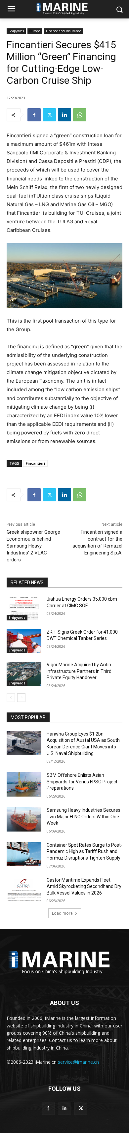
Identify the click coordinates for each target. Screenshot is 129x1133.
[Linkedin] (64, 114)
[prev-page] (11, 697)
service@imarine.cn (78, 1062)
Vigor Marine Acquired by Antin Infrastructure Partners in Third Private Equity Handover (79, 671)
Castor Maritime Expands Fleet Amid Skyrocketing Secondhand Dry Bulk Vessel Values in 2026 (84, 886)
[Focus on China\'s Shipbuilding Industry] (64, 961)
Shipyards (16, 31)
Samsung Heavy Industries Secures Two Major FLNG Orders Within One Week (83, 816)
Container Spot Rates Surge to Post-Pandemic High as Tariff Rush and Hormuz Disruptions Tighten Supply (84, 851)
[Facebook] (34, 114)
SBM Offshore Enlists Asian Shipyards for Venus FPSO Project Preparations (82, 781)
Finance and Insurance (63, 31)
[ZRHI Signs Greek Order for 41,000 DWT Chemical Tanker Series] (24, 641)
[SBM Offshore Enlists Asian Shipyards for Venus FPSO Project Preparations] (24, 784)
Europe (34, 31)
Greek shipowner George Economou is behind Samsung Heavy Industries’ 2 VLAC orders (33, 546)
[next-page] (21, 697)
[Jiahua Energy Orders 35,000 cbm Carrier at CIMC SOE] (24, 608)
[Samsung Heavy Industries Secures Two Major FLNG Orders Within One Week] (24, 819)
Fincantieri (35, 463)
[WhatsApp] (79, 114)
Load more (62, 913)
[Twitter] (49, 114)
